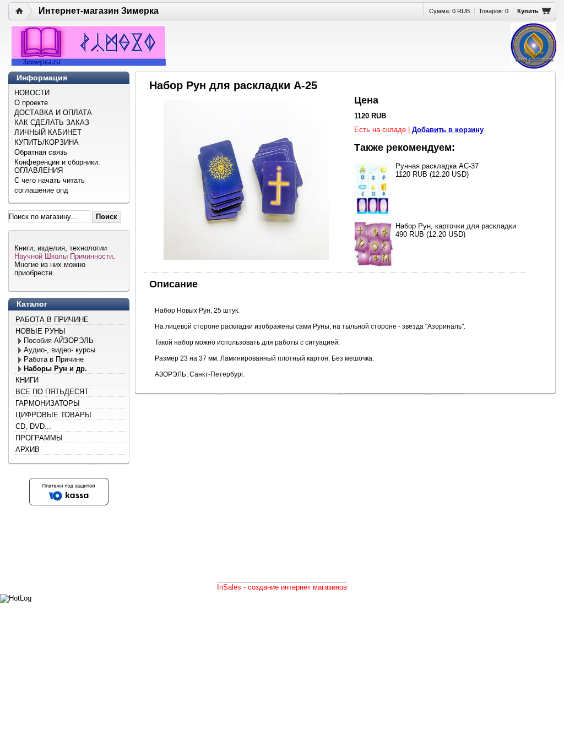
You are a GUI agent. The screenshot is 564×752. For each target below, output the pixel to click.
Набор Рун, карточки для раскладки (455, 226)
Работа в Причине (54, 359)
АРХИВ (27, 449)
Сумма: (449, 11)
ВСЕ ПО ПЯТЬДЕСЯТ (52, 392)
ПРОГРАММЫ (39, 438)
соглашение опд (41, 190)
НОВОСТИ (32, 93)
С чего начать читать (49, 180)
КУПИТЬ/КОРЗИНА (46, 142)
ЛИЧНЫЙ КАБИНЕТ (48, 132)
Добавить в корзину (448, 130)
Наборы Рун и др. (55, 368)
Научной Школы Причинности (63, 256)
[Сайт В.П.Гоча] (533, 46)
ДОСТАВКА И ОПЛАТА (53, 112)
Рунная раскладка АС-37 (437, 166)
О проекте (31, 103)
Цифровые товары (53, 415)
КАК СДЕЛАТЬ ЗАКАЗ (51, 122)
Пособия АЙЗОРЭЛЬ (59, 340)
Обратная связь (40, 152)
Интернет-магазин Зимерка (99, 10)
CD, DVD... (33, 426)
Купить (528, 11)
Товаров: (493, 11)
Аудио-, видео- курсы (59, 350)
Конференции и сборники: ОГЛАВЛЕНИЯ (57, 166)
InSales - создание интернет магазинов (282, 587)
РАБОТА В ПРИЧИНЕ (52, 319)
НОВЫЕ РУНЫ (40, 331)
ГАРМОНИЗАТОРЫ (47, 403)
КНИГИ (27, 380)
